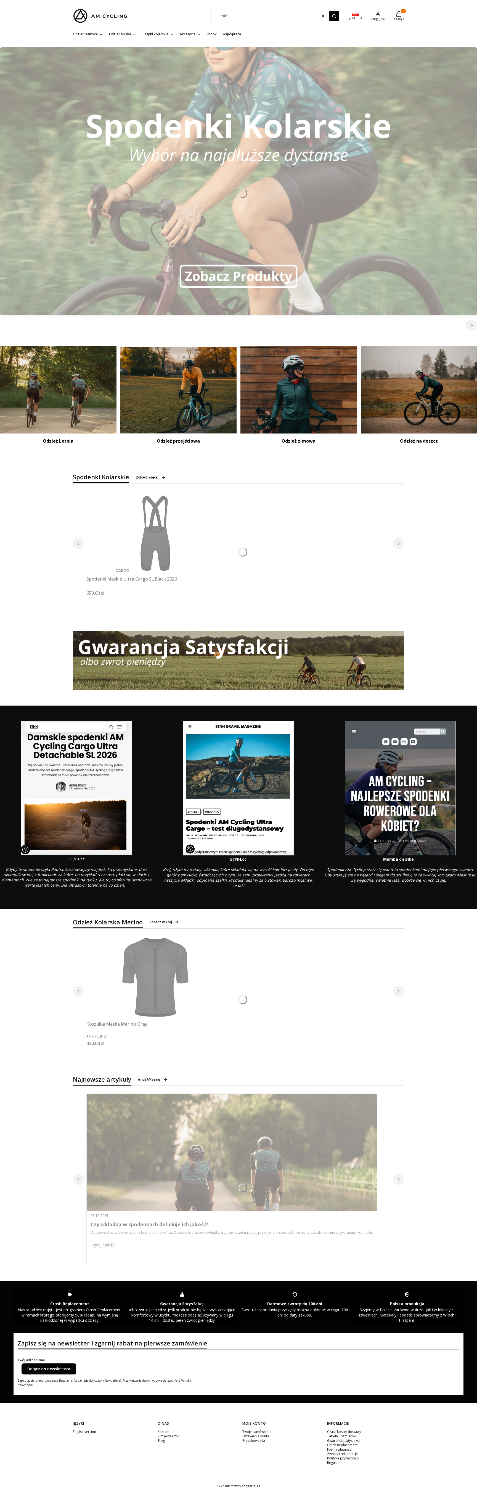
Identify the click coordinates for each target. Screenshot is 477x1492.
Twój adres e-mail (32, 1360)
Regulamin (335, 1462)
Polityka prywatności (343, 1458)
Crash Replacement (342, 1445)
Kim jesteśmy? (168, 1436)
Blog (161, 1440)
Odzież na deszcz (419, 441)
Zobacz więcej (147, 477)
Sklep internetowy (236, 1486)
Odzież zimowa (299, 441)
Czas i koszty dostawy (344, 1431)
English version (84, 1431)
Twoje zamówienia (256, 1431)
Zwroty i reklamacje (342, 1453)
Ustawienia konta (255, 1436)
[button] (334, 16)
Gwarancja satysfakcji (344, 1440)
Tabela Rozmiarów (341, 1436)
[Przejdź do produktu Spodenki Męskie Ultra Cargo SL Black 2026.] (155, 532)
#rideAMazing (149, 1079)
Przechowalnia (253, 1440)
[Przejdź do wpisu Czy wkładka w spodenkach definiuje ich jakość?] (232, 1152)
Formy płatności (339, 1449)
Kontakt (163, 1431)
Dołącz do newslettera (48, 1368)
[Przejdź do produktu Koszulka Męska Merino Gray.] (155, 977)
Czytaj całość (102, 1245)
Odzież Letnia (58, 441)
